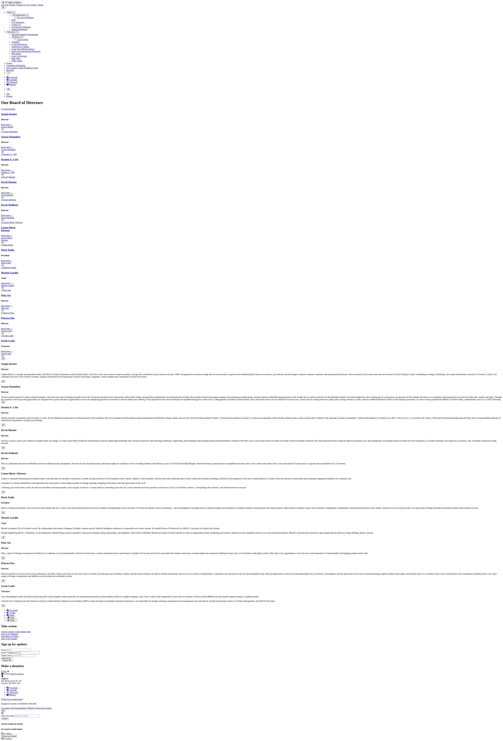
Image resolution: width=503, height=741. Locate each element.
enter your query (8, 716)
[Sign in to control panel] (11, 699)
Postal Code (6, 655)
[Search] (3, 7)
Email (8, 653)
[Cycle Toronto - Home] (22, 5)
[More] (8, 73)
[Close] (3, 358)
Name (3, 650)
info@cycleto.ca (17, 674)
